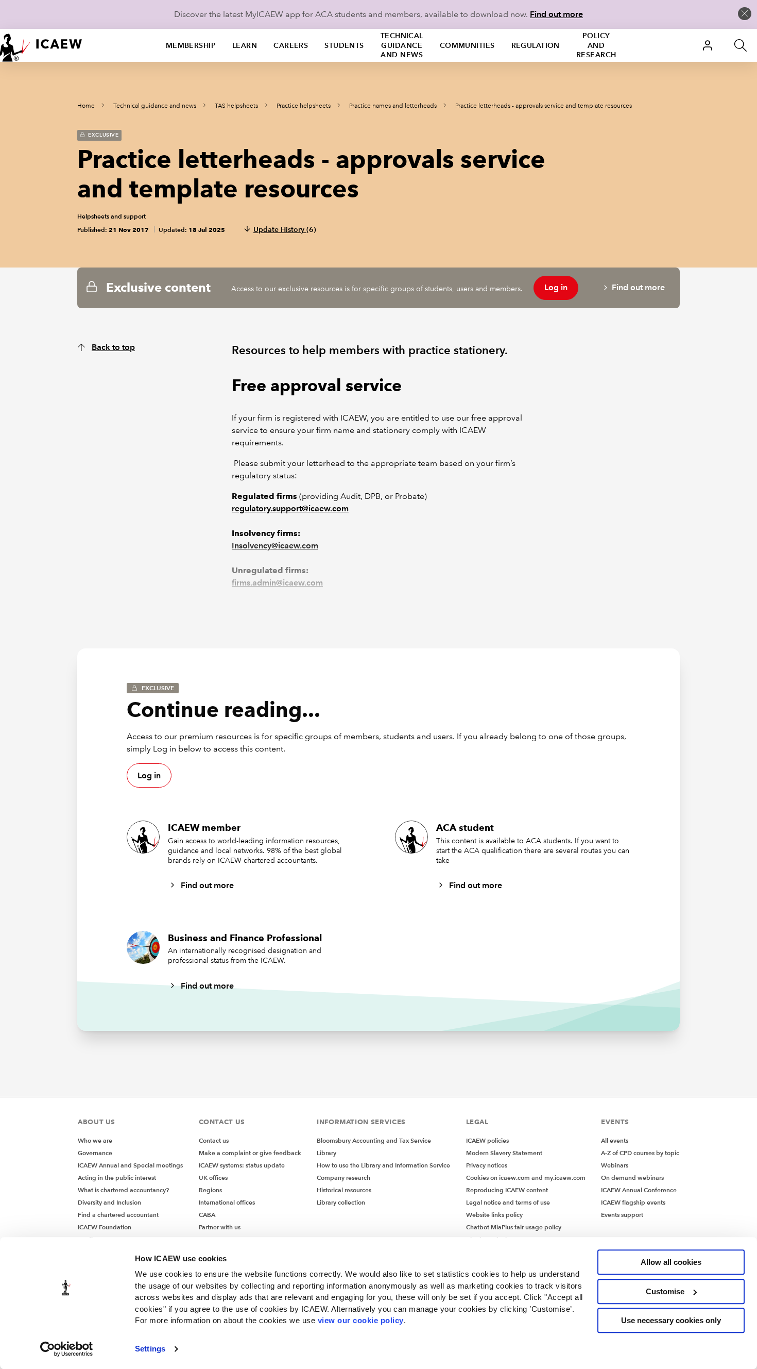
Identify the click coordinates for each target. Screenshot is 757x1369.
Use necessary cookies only (671, 1320)
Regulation (535, 45)
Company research (343, 1177)
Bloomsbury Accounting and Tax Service (374, 1140)
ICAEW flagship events (633, 1202)
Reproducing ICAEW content (507, 1190)
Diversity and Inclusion (109, 1202)
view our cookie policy (361, 1320)
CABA (207, 1214)
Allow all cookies (671, 1262)
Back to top (113, 347)
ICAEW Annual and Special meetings (130, 1165)
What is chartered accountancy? (123, 1190)
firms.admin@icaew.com (277, 583)
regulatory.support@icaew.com (290, 508)
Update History (284, 229)
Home (86, 106)
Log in (555, 287)
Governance (95, 1153)
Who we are (95, 1140)
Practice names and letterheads (393, 106)
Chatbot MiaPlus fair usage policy (513, 1227)
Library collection (341, 1202)
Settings (150, 1348)
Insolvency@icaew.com (275, 545)
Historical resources (344, 1190)
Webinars (614, 1165)
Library (326, 1153)
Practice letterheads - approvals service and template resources (543, 106)
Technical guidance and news (402, 45)
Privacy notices (486, 1165)
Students (344, 45)
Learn (244, 45)
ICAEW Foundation (104, 1227)
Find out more (556, 14)
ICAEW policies (487, 1140)
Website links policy (494, 1214)
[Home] (41, 45)
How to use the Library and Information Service (383, 1165)
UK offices (213, 1177)
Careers (290, 45)
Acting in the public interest (117, 1177)
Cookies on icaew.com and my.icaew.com (526, 1177)
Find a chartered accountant (118, 1214)
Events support (622, 1214)
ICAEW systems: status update (242, 1165)
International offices (227, 1202)
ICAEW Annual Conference (639, 1190)
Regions (210, 1190)
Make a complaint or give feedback (250, 1153)
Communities (467, 45)
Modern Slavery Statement (504, 1153)
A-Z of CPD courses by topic (640, 1153)
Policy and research (596, 45)
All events (614, 1140)
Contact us (214, 1140)
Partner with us (219, 1227)
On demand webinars (632, 1177)
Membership (191, 45)
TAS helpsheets (236, 106)
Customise (665, 1291)
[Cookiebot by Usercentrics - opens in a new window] (67, 1349)
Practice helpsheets (304, 106)
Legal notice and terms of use (508, 1202)
